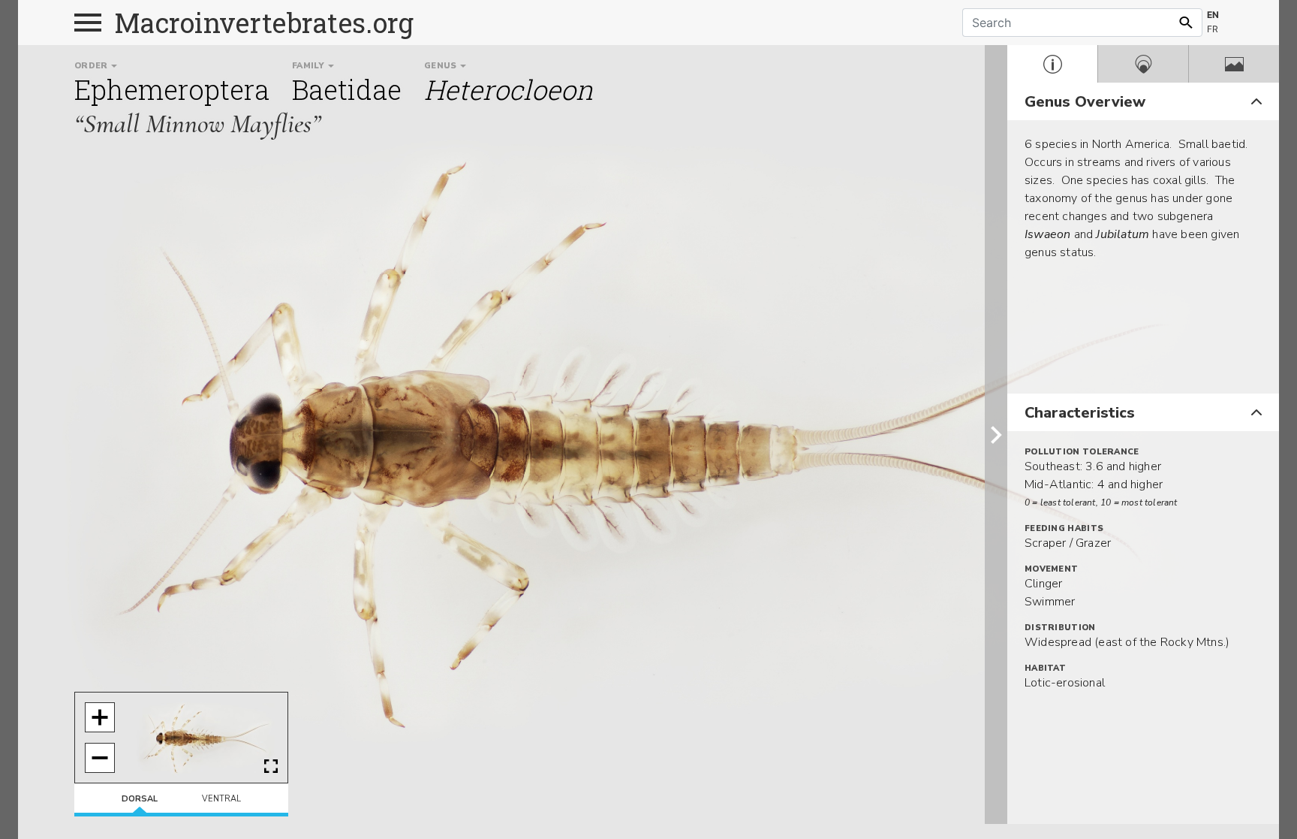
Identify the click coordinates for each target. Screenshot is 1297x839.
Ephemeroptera (171, 89)
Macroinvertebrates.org (264, 23)
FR (1212, 29)
